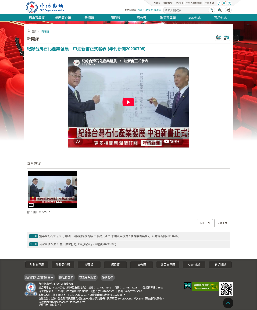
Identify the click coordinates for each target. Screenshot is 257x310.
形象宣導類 (37, 18)
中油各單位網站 (194, 3)
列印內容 (218, 36)
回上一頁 (205, 223)
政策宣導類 (168, 18)
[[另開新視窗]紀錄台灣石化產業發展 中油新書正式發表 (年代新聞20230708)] (52, 189)
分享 (228, 10)
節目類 (115, 18)
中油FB (179, 3)
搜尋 (211, 10)
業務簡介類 (63, 18)
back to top (228, 303)
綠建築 (157, 10)
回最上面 (222, 223)
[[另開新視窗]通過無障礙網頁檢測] (205, 286)
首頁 (34, 31)
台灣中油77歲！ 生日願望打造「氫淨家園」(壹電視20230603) (77, 244)
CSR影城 (194, 18)
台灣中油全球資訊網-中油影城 (45, 7)
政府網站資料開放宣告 (39, 277)
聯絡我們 (107, 277)
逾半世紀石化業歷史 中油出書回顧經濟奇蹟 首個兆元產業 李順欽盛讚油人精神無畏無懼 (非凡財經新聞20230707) (109, 236)
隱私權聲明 (66, 277)
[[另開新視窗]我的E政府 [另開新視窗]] (187, 286)
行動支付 (148, 10)
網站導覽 (168, 3)
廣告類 (141, 18)
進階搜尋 (220, 10)
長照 (140, 10)
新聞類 (89, 18)
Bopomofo (226, 36)
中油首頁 (209, 3)
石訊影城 (220, 18)
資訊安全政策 (87, 277)
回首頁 (157, 3)
